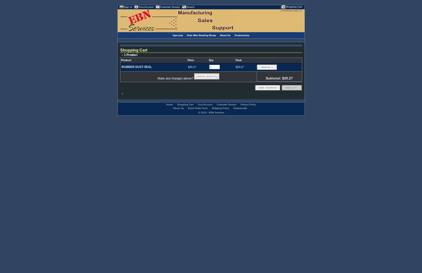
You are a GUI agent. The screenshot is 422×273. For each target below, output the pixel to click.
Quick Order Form (198, 108)
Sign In (128, 7)
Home (169, 104)
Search (191, 7)
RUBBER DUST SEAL (137, 67)
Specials (178, 35)
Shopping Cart (294, 6)
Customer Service (170, 7)
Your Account (146, 7)
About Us (225, 35)
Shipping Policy (220, 108)
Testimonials (242, 35)
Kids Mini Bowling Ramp (201, 35)
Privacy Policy (248, 104)
